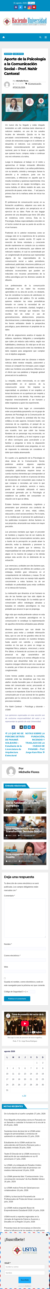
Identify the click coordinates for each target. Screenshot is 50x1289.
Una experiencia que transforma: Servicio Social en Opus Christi (24, 831)
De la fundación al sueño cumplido (23, 804)
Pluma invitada (18, 53)
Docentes (8, 53)
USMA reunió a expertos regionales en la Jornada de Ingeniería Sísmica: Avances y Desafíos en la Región (22, 1219)
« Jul (24, 1096)
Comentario (9, 896)
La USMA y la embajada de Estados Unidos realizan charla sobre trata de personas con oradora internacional (22, 1167)
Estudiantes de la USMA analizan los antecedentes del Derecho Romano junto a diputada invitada (22, 1145)
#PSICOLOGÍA (19, 87)
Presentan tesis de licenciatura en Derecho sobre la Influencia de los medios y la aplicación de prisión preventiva (24, 1230)
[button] (40, 37)
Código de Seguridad (13, 992)
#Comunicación (34, 84)
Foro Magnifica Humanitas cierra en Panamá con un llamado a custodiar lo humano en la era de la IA (25, 1122)
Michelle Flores (22, 81)
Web (6, 967)
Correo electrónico (12, 956)
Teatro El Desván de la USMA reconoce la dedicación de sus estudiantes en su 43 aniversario (22, 1156)
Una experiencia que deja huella (23, 855)
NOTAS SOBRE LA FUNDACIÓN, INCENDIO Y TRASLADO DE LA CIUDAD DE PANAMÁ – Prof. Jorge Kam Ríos (35, 743)
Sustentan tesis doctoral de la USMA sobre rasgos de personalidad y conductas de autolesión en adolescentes (22, 1133)
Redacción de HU (28, 810)
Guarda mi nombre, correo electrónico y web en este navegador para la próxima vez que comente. (24, 983)
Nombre (8, 944)
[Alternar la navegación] (45, 37)
